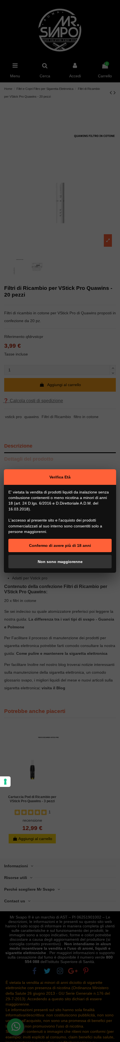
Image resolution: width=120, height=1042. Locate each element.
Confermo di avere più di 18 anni (60, 545)
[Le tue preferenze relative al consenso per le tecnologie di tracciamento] (5, 781)
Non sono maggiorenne (60, 561)
